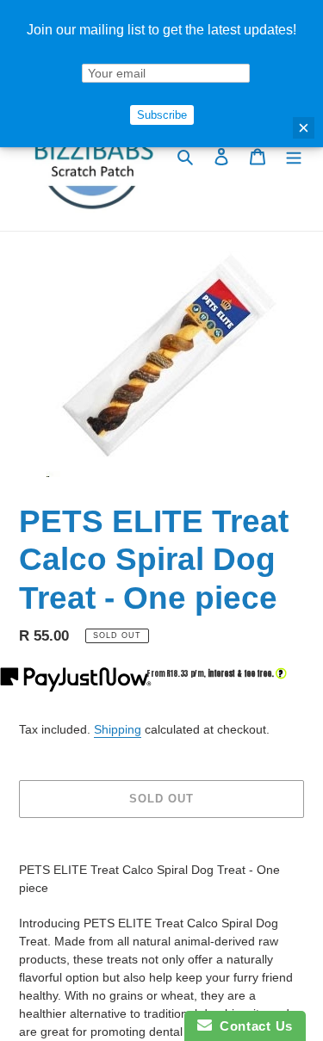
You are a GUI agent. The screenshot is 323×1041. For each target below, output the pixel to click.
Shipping (117, 729)
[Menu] (294, 156)
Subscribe (162, 114)
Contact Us (252, 1026)
